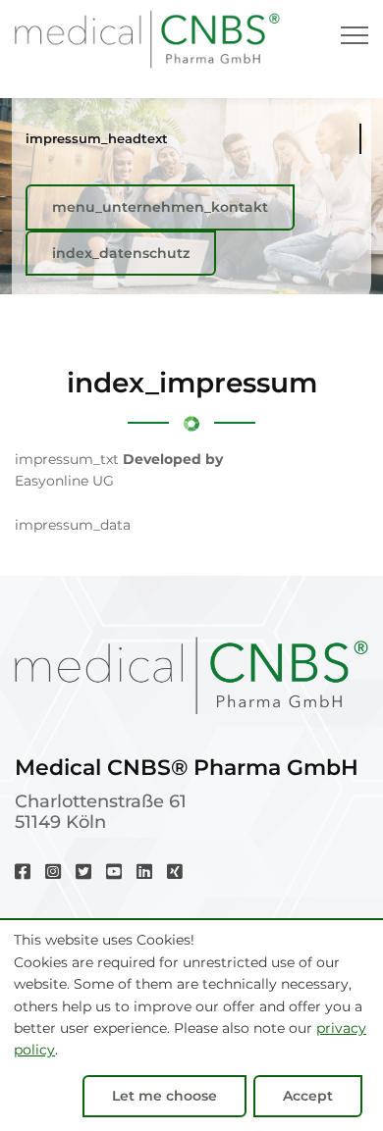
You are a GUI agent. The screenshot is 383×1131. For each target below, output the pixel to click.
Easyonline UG (64, 480)
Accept (308, 1096)
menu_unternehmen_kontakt (160, 207)
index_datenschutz (121, 253)
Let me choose (164, 1096)
